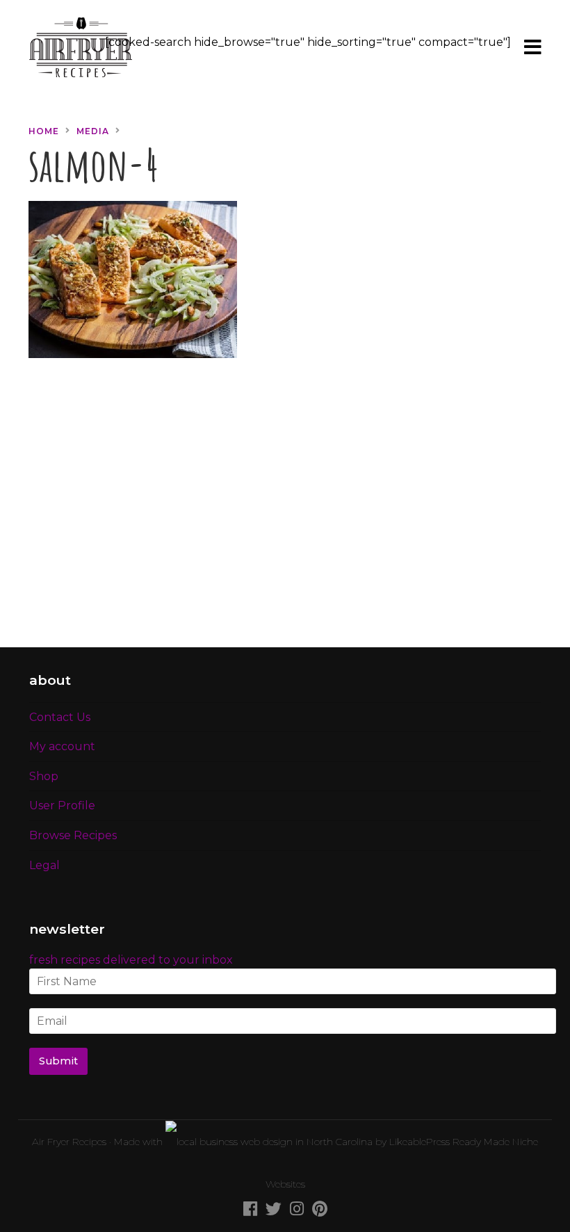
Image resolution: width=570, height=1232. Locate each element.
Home (43, 131)
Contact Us (59, 717)
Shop (43, 776)
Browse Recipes (73, 835)
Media (92, 131)
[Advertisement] (285, 511)
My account (62, 746)
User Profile (62, 805)
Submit (58, 1061)
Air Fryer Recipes (69, 1141)
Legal (44, 865)
